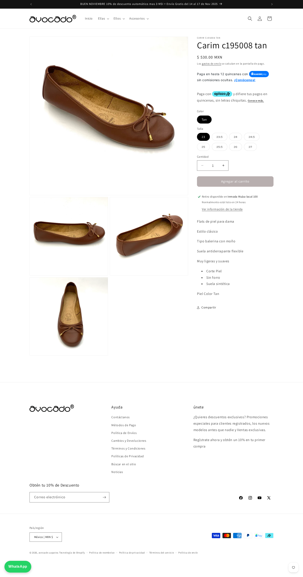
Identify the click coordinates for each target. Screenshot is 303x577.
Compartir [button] (208, 307)
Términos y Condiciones (128, 448)
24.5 (254, 138)
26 (238, 148)
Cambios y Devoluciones (128, 441)
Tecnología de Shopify (72, 552)
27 (253, 148)
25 (206, 148)
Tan (204, 120)
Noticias (117, 472)
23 (203, 137)
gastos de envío (211, 63)
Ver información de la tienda (222, 209)
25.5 (221, 148)
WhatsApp (17, 566)
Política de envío (188, 552)
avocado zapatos (49, 552)
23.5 (221, 138)
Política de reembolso (102, 552)
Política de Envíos (124, 433)
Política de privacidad (132, 552)
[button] (103, 18)
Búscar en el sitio (123, 464)
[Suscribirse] (104, 497)
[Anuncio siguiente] (272, 4)
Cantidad (203, 157)
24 (238, 138)
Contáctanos (120, 417)
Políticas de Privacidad (127, 456)
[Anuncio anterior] (31, 4)
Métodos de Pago (123, 425)
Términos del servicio (161, 552)
